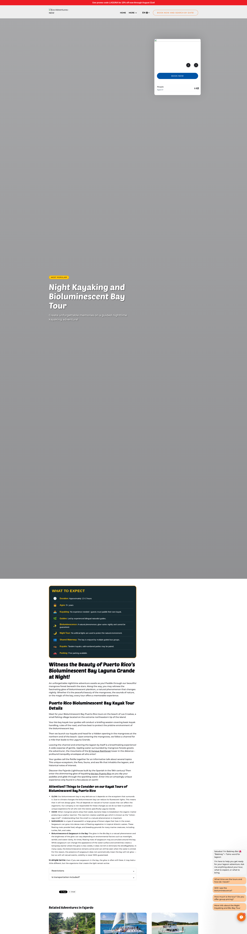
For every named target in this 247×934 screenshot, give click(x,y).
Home (123, 13)
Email (73, 892)
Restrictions (58, 871)
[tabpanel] (177, 54)
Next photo (196, 65)
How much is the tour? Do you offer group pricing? (229, 897)
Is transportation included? (66, 877)
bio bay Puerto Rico (101, 773)
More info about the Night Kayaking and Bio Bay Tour (227, 906)
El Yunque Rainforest (100, 751)
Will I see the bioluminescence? (223, 889)
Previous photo (188, 65)
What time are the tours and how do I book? (228, 880)
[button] (241, 917)
